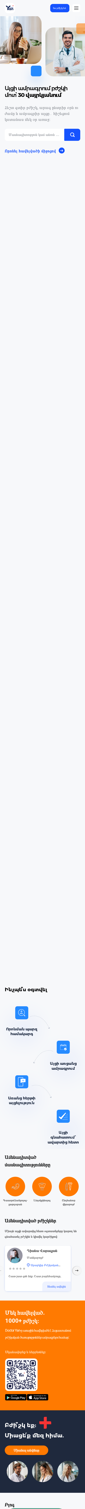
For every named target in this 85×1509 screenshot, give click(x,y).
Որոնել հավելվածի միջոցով (30, 151)
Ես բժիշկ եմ (59, 8)
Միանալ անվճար (26, 1450)
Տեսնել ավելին (56, 1286)
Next (77, 1270)
